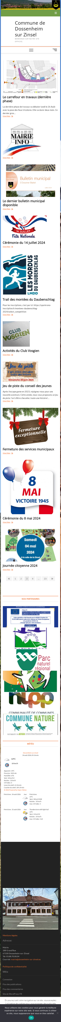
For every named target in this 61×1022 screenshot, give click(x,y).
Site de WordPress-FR (12, 994)
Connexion (7, 979)
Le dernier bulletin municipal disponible (24, 203)
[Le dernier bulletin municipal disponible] (30, 180)
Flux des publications (12, 984)
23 (46, 578)
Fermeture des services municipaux (28, 449)
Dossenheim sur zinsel (30, 753)
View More (10, 116)
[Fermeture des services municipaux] (30, 426)
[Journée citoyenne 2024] (30, 545)
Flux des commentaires (13, 989)
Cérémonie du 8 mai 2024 (21, 518)
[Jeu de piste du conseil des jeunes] (30, 371)
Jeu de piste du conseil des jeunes (27, 386)
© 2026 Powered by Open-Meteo (15, 790)
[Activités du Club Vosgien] (30, 334)
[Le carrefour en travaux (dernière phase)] (30, 76)
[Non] (57, 1013)
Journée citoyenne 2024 (20, 565)
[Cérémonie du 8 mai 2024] (30, 487)
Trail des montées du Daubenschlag (29, 299)
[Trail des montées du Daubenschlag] (30, 274)
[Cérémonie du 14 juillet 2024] (30, 227)
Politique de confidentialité (15, 966)
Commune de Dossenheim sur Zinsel (30, 29)
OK (31, 1018)
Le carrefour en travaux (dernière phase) (27, 99)
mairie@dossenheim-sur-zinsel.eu (26, 959)
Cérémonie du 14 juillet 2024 (24, 242)
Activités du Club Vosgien (21, 350)
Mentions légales (10, 935)
